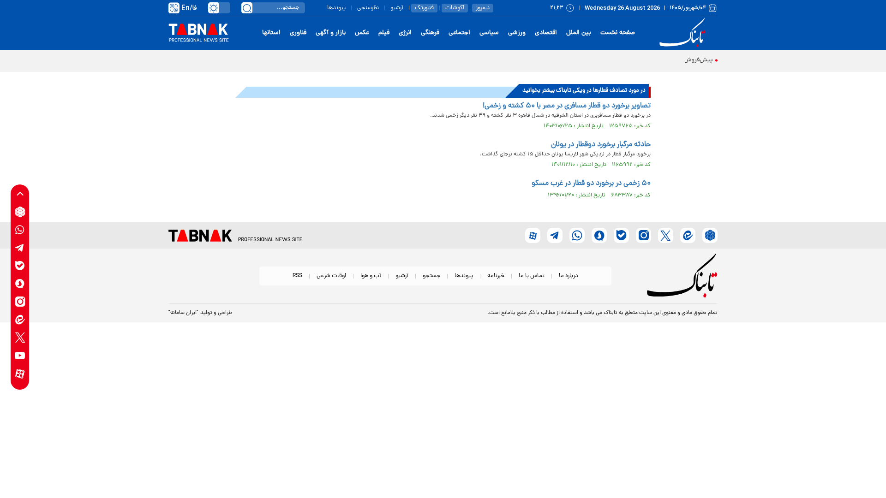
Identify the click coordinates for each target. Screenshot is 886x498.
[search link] (246, 7)
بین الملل (578, 33)
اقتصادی (546, 33)
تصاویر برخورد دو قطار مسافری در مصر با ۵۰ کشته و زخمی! (567, 106)
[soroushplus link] (20, 284)
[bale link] (20, 266)
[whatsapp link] (20, 230)
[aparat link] (20, 373)
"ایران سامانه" (183, 313)
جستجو (431, 276)
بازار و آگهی (331, 33)
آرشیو (396, 8)
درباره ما (568, 276)
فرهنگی (430, 33)
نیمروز (483, 8)
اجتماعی (459, 33)
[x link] (20, 338)
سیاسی (489, 33)
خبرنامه (495, 276)
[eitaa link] (20, 320)
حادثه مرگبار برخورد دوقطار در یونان (601, 144)
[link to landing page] (684, 33)
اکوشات (454, 8)
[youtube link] (20, 356)
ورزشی (517, 33)
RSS (297, 276)
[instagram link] (20, 302)
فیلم (383, 33)
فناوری (298, 33)
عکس (362, 33)
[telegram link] (20, 248)
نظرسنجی (368, 8)
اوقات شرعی (331, 276)
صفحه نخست (617, 33)
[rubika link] (20, 212)
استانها (271, 33)
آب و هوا (370, 276)
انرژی (405, 33)
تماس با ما (532, 276)
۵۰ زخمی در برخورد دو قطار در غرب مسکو (591, 183)
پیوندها (336, 8)
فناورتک (424, 8)
